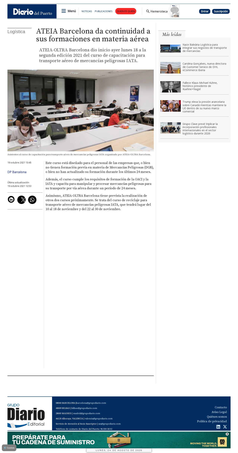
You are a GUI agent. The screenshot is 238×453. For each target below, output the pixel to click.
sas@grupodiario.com (109, 423)
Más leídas (171, 34)
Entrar (204, 11)
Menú (72, 11)
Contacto (221, 407)
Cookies (9, 447)
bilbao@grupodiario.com (84, 408)
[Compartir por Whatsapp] (32, 200)
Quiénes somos (217, 417)
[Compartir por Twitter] (21, 200)
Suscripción (221, 11)
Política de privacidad (212, 421)
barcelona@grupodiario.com (91, 403)
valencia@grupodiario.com (98, 418)
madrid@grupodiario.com (86, 413)
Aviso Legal (219, 412)
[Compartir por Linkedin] (11, 199)
